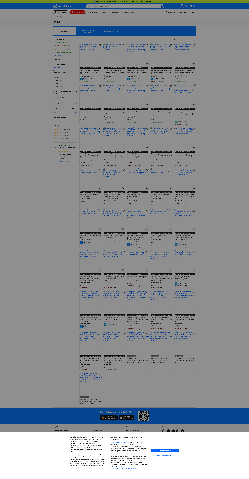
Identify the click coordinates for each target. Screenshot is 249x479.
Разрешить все (165, 450)
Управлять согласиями (165, 455)
